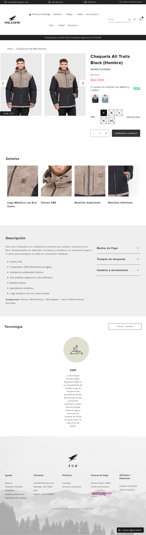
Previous (3, 83)
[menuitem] (40, 14)
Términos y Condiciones (71, 487)
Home (10, 48)
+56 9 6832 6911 (57, 2)
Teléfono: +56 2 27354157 (44, 494)
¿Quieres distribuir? (127, 490)
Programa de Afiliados (128, 486)
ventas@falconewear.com (18, 2)
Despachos (92, 2)
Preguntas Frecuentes (14, 487)
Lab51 (92, 509)
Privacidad (66, 483)
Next (83, 83)
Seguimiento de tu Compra (16, 498)
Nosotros (8, 483)
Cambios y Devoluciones (132, 2)
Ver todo (125, 326)
